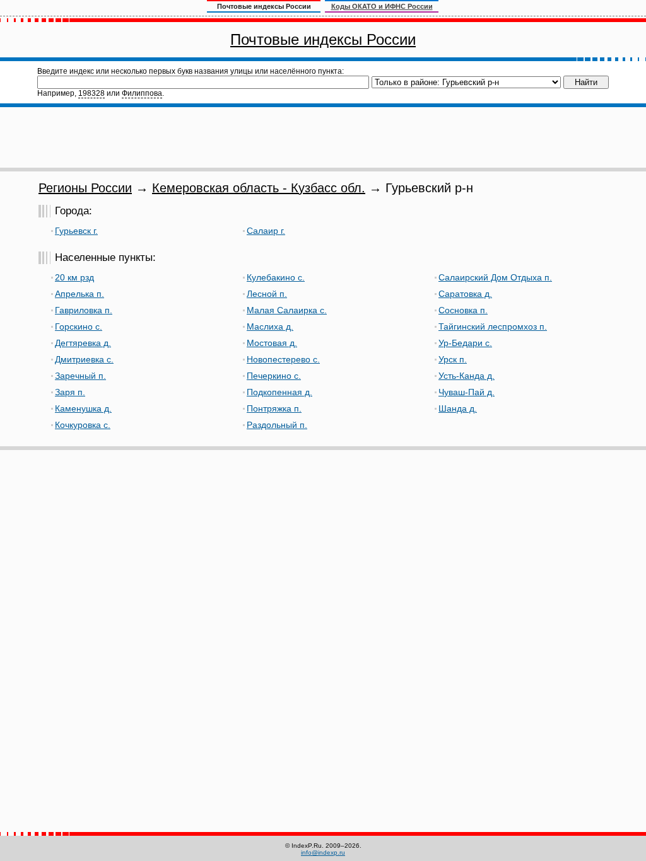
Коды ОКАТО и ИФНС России (382, 6)
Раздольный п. (277, 425)
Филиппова (142, 93)
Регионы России (85, 188)
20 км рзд (74, 277)
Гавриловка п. (83, 310)
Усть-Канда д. (466, 376)
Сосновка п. (463, 310)
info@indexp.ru (323, 852)
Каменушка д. (83, 408)
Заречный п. (80, 376)
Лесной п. (267, 294)
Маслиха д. (270, 326)
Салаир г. (266, 231)
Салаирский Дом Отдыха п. (495, 277)
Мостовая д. (272, 343)
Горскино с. (78, 326)
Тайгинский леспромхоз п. (492, 326)
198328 (91, 93)
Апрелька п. (79, 294)
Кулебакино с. (276, 277)
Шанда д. (457, 408)
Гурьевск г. (76, 231)
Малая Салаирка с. (287, 310)
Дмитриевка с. (84, 359)
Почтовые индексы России (323, 39)
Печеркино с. (274, 376)
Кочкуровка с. (82, 425)
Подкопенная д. (279, 392)
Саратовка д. (465, 294)
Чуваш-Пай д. (466, 392)
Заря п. (70, 392)
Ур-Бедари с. (465, 343)
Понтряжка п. (274, 408)
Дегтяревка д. (83, 343)
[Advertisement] (323, 137)
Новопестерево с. (283, 359)
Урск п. (452, 359)
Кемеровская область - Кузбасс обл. (258, 188)
